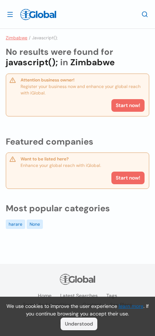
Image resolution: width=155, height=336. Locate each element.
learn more (131, 306)
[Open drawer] (10, 14)
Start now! (128, 177)
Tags (111, 295)
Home (45, 295)
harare (15, 224)
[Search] (145, 14)
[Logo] (38, 14)
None (35, 224)
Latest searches (79, 295)
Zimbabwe (16, 38)
